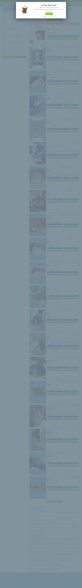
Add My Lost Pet (49, 13)
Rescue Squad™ (57, 9)
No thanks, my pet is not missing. (49, 16)
